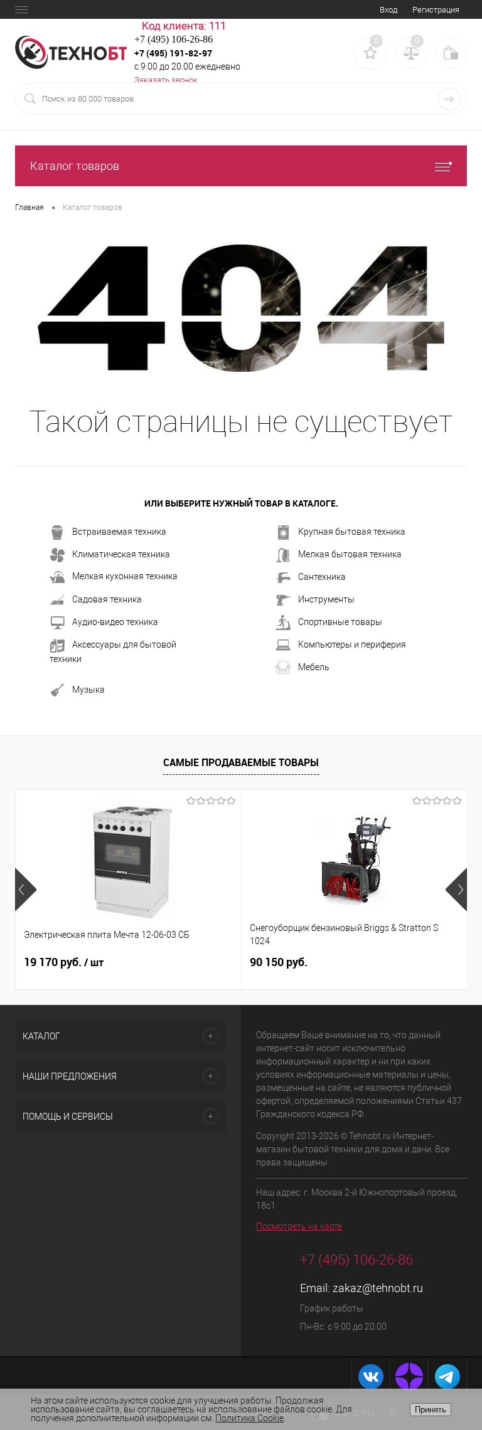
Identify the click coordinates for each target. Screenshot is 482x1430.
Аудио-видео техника (115, 622)
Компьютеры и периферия (352, 644)
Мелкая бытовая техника (350, 554)
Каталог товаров (74, 165)
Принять (430, 1409)
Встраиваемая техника (119, 532)
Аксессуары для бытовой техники (113, 651)
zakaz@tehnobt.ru (378, 1288)
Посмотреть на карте (299, 1226)
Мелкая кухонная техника (125, 576)
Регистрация (435, 9)
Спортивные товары (340, 622)
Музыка (88, 690)
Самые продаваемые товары (241, 762)
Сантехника (322, 577)
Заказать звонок (166, 80)
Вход (388, 9)
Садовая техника (107, 599)
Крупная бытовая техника (351, 532)
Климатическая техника (121, 554)
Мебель (313, 667)
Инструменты (326, 599)
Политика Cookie (249, 1418)
